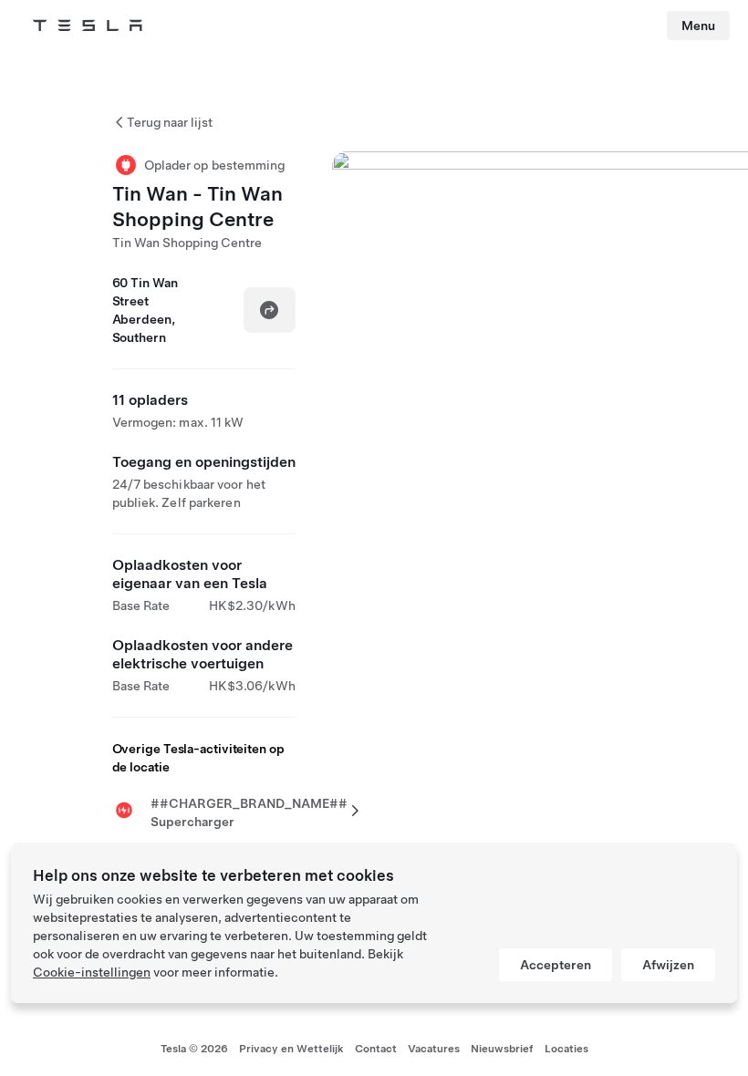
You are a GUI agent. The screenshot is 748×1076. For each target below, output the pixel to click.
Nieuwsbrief (502, 1048)
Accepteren (555, 964)
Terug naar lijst (170, 122)
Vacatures (434, 1048)
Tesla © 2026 (194, 1048)
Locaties (566, 1048)
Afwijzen (668, 964)
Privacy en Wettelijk (291, 1048)
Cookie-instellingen (92, 972)
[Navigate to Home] (87, 25)
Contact (376, 1048)
